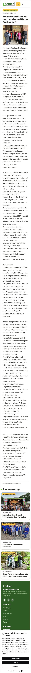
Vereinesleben (7, 613)
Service (5, 619)
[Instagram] (8, 600)
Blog (4, 616)
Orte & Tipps (7, 608)
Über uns (6, 622)
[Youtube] (12, 600)
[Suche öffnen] (18, 4)
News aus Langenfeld (10, 10)
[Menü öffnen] (23, 4)
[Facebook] (4, 600)
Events (5, 610)
